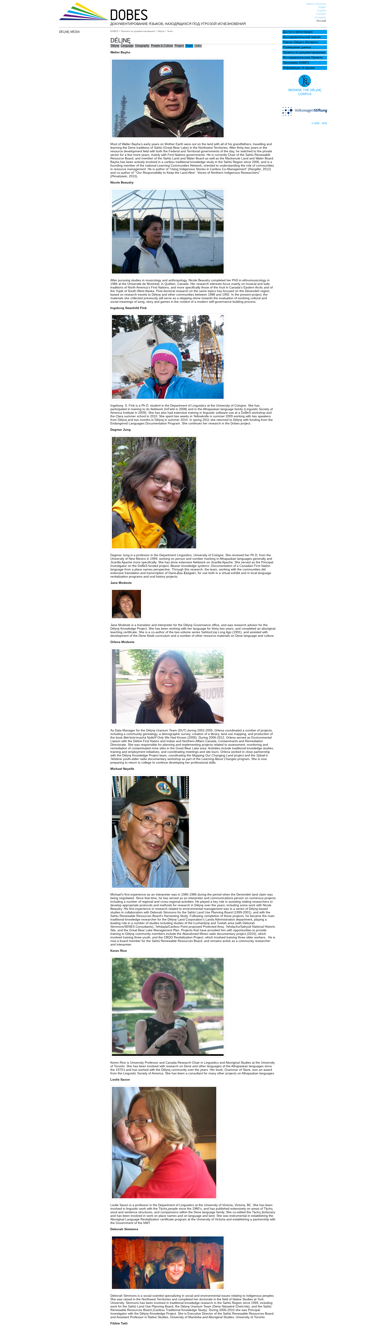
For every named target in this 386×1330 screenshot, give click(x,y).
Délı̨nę (161, 31)
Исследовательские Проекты (303, 57)
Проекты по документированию (304, 52)
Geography (142, 45)
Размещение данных (297, 47)
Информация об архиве (299, 67)
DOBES (114, 31)
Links (198, 45)
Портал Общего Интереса (300, 42)
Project (179, 45)
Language (127, 45)
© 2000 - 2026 (319, 123)
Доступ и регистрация (298, 31)
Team (189, 45)
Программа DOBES (296, 62)
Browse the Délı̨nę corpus (304, 92)
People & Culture (162, 45)
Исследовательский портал (302, 37)
